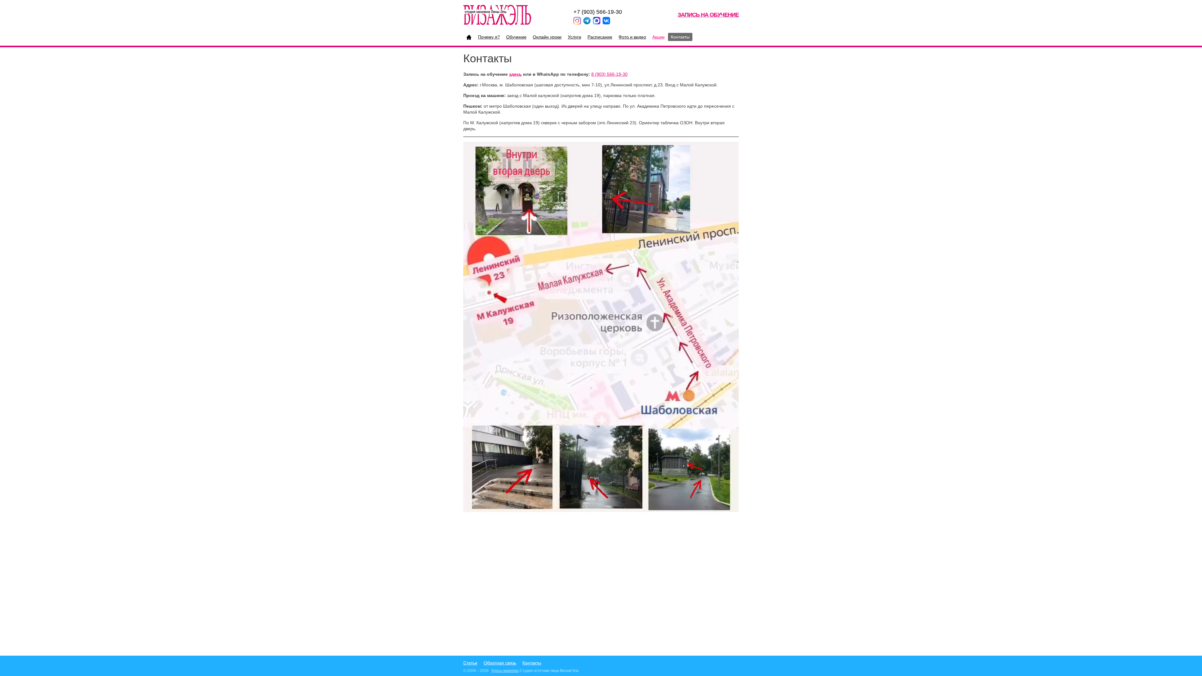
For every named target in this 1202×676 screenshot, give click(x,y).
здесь (515, 74)
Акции (658, 36)
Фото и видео (632, 36)
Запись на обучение (708, 15)
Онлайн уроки (547, 36)
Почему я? (489, 36)
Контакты (680, 36)
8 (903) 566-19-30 (609, 74)
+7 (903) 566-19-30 (597, 12)
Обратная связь (500, 662)
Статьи (470, 662)
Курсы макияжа (505, 670)
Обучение (516, 36)
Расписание (600, 36)
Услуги (574, 36)
